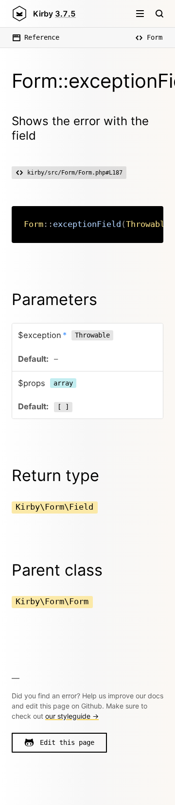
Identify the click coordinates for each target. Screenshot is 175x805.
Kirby (54, 13)
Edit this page (67, 742)
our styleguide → (72, 716)
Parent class (57, 570)
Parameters (54, 299)
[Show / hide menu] (140, 13)
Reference (41, 37)
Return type (55, 475)
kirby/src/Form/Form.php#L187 (74, 172)
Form (154, 37)
